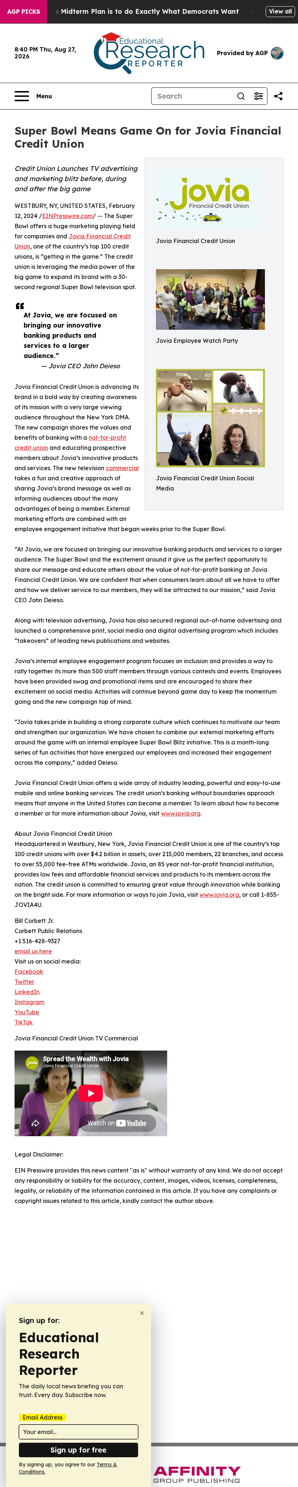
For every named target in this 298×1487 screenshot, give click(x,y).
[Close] (141, 1313)
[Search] (241, 96)
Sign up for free (78, 1449)
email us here (33, 951)
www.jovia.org (181, 813)
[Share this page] (278, 96)
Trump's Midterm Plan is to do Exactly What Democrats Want (135, 11)
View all (280, 11)
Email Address (43, 1417)
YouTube (27, 1012)
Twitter (24, 981)
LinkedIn (27, 991)
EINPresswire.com (67, 215)
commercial (122, 468)
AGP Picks (23, 11)
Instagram (29, 1002)
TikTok (24, 1022)
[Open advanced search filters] (258, 96)
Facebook (29, 971)
